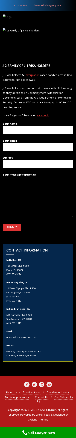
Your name (10, 123)
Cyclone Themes (38, 419)
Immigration (32, 75)
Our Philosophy (63, 397)
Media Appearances (17, 397)
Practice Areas (31, 392)
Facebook (43, 115)
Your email (10, 140)
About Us (11, 392)
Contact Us (41, 397)
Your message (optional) (19, 174)
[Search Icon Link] (39, 402)
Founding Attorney (57, 392)
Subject (8, 157)
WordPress (43, 414)
